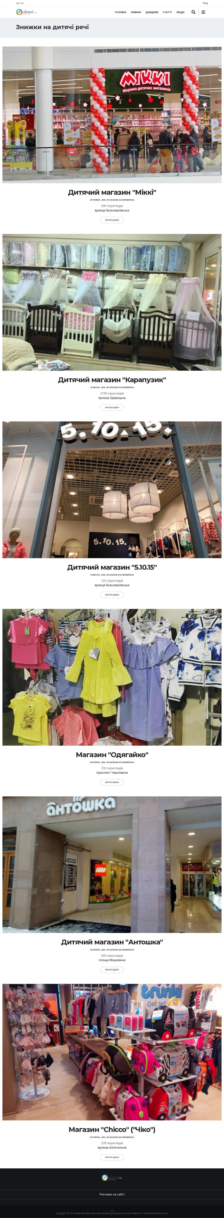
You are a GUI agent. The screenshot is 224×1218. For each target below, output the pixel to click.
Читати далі (111, 220)
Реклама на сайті (112, 1194)
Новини (136, 12)
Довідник (152, 12)
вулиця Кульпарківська (112, 210)
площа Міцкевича (112, 960)
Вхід (205, 3)
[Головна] (26, 12)
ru (22, 3)
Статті (167, 12)
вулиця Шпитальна (112, 1147)
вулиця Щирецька (112, 398)
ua (17, 3)
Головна (120, 12)
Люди (180, 12)
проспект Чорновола (112, 772)
